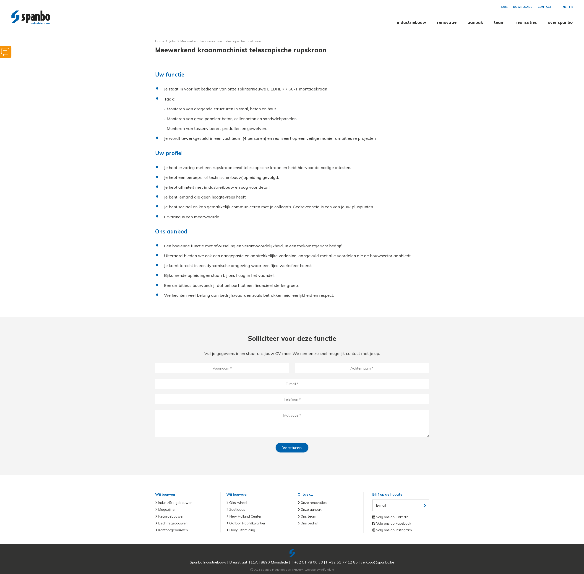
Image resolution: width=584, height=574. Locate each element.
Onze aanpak (310, 509)
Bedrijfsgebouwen (172, 523)
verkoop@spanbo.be (377, 562)
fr (571, 6)
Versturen (292, 447)
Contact (545, 6)
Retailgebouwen (170, 516)
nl (564, 6)
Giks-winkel (237, 502)
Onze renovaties (313, 502)
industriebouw (411, 22)
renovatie (446, 22)
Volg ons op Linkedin (391, 517)
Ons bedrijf (309, 523)
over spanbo (560, 22)
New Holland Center (244, 516)
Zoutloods (236, 509)
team (499, 22)
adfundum (327, 569)
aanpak (475, 22)
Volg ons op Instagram (393, 530)
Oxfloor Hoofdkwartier (246, 523)
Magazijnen (166, 509)
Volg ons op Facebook (393, 523)
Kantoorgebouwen (172, 530)
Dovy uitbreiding (241, 530)
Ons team (308, 516)
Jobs (504, 6)
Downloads (522, 6)
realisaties (526, 22)
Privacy (298, 569)
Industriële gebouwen (174, 502)
